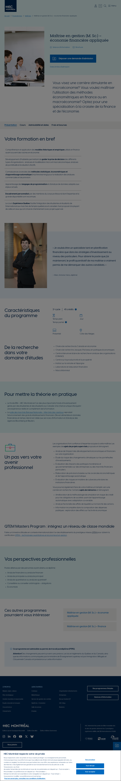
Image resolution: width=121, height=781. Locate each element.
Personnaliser (90, 760)
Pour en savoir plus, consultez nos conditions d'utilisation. (25, 778)
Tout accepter (90, 772)
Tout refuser (90, 766)
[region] (60, 765)
